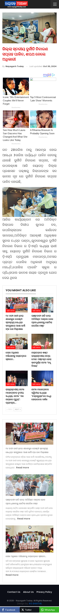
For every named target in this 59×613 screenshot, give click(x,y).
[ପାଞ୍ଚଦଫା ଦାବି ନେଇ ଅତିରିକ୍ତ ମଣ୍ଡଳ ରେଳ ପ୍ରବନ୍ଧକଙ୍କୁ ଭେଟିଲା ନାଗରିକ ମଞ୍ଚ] (42, 305)
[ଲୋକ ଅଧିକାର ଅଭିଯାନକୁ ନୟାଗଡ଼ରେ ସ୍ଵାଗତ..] (17, 341)
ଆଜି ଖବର (10, 310)
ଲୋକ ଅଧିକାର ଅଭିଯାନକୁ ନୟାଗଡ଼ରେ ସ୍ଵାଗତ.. (26, 556)
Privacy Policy (44, 592)
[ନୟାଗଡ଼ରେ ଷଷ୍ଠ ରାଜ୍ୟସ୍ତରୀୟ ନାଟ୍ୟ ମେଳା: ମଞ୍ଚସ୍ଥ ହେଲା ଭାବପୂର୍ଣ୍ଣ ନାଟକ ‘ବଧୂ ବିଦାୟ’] (42, 341)
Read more (22, 467)
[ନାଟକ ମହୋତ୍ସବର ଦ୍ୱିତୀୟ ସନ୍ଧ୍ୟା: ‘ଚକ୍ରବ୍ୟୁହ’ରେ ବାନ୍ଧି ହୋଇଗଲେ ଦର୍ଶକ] (42, 378)
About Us (28, 592)
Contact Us (13, 592)
